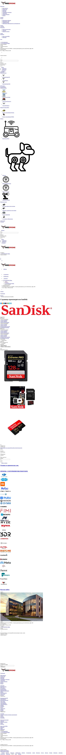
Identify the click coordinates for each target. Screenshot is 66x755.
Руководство (4, 9)
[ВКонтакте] (1, 303)
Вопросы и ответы (5, 31)
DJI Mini (2, 705)
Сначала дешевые (3, 324)
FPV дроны (2, 687)
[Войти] (0, 257)
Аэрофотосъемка (5, 22)
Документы (4, 13)
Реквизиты (4, 10)
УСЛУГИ (2, 713)
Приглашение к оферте (4, 751)
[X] (5, 303)
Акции (1, 723)
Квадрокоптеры (3, 686)
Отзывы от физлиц (5, 14)
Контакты (2, 724)
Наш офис (4, 11)
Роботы (1, 691)
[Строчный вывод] (1, 347)
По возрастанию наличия (5, 326)
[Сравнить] (1, 462)
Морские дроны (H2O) (4, 690)
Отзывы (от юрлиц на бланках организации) (8, 714)
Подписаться (3, 666)
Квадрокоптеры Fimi (4, 700)
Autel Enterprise (3, 703)
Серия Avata (2, 708)
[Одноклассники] (2, 303)
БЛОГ (1, 728)
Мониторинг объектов (6, 20)
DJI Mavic (2, 706)
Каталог (1, 683)
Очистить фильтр (7, 346)
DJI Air (1, 707)
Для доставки (2, 702)
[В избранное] (1, 460)
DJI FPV (1, 710)
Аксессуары (2, 694)
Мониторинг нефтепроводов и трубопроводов (11, 23)
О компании (2, 673)
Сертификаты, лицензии (6, 12)
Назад (6, 281)
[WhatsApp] (8, 303)
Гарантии (4, 30)
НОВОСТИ (2, 729)
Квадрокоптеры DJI (4, 698)
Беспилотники (3, 688)
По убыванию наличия (4, 327)
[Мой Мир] (4, 303)
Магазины (4, 37)
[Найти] (1, 66)
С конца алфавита (3, 321)
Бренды (3, 15)
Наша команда (5, 8)
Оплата (1, 715)
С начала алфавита (3, 320)
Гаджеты (2, 695)
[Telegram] (11, 303)
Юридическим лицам (6, 29)
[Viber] (6, 303)
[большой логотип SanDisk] (26, 316)
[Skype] (9, 303)
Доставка (2, 716)
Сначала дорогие (3, 325)
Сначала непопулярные (4, 322)
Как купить (2, 717)
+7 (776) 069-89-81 (4, 42)
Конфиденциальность (4, 750)
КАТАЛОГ (2, 685)
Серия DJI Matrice (3, 704)
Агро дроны (2, 701)
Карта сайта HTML (6, 36)
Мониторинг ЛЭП (5, 21)
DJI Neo (1, 709)
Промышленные (3, 689)
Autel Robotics (3, 699)
